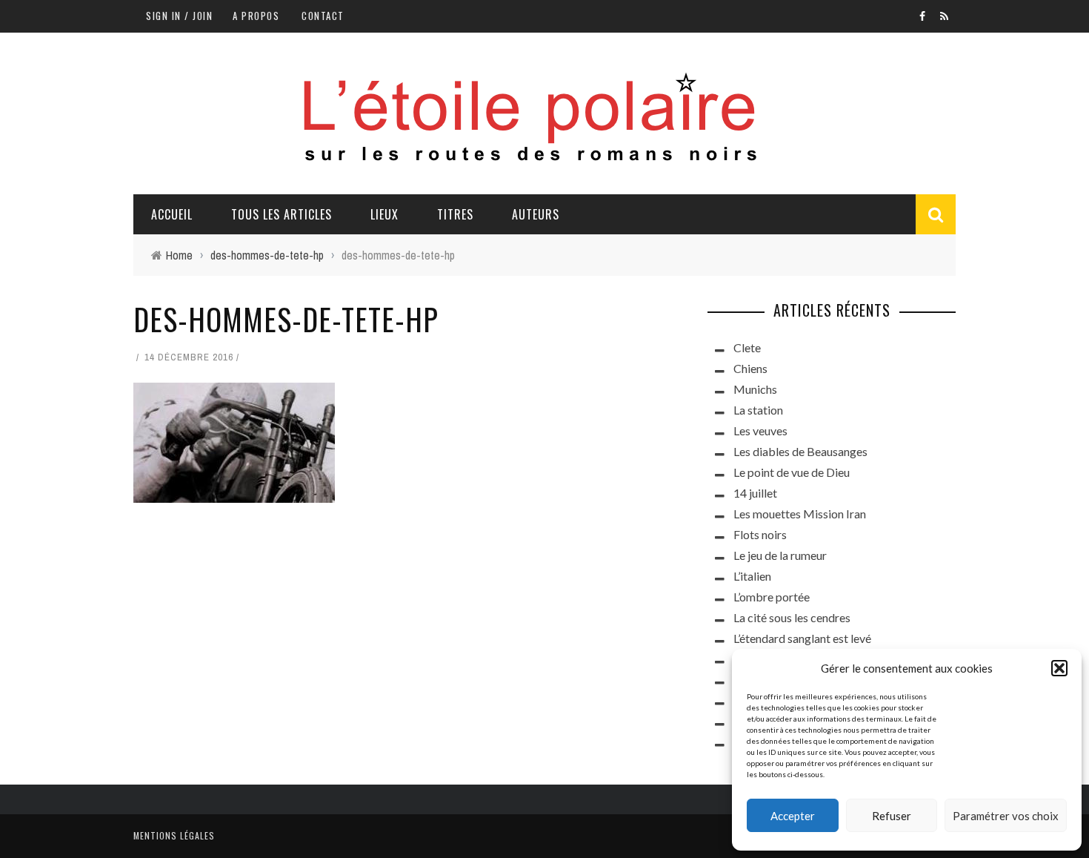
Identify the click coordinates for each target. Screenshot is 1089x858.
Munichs (755, 389)
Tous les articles (281, 214)
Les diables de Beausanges (800, 451)
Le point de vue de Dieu (791, 472)
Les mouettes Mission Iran (799, 513)
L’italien (752, 576)
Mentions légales (174, 835)
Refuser (891, 815)
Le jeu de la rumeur (780, 555)
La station (758, 410)
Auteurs (535, 214)
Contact (323, 15)
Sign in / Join (179, 15)
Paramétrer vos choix (1006, 815)
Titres (455, 214)
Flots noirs (760, 534)
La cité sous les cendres (791, 617)
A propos (256, 15)
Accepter (792, 815)
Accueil (172, 214)
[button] (1059, 668)
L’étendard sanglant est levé (802, 638)
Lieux (384, 214)
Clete (747, 347)
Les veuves (760, 430)
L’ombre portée (771, 597)
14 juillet (755, 493)
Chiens (750, 368)
